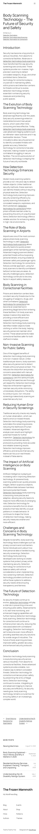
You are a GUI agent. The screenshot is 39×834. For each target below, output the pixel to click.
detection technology (19, 602)
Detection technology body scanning (16, 243)
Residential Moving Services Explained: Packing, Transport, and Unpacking (16, 765)
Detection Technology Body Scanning (15, 37)
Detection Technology (10, 35)
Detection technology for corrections (15, 207)
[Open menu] (34, 3)
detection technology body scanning (19, 61)
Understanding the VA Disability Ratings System (27, 720)
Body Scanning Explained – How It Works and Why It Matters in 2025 (14, 754)
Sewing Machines (10, 746)
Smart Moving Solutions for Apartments (9, 720)
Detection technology (22, 437)
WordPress (32, 830)
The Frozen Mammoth (12, 3)
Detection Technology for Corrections (15, 39)
